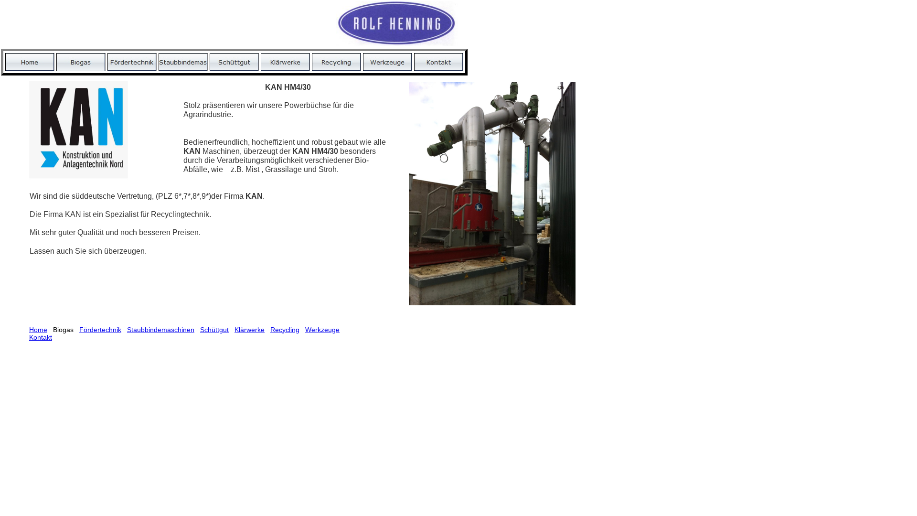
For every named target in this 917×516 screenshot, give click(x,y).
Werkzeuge (322, 329)
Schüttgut (214, 329)
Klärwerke (250, 329)
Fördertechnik (100, 329)
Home (38, 329)
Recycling (284, 329)
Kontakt (40, 337)
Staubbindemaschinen (160, 329)
